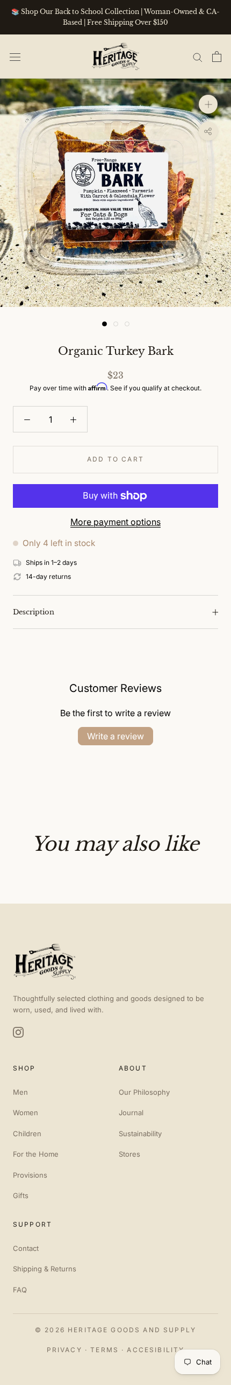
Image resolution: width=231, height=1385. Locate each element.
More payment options (115, 521)
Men (20, 1092)
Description (33, 612)
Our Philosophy (144, 1092)
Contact (26, 1248)
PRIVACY (64, 1350)
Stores (129, 1154)
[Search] (198, 56)
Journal (131, 1112)
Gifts (20, 1195)
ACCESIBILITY (155, 1350)
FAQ (20, 1289)
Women (25, 1112)
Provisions (30, 1175)
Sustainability (140, 1133)
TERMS (104, 1350)
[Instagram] (18, 1032)
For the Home (36, 1154)
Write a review (115, 736)
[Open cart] (216, 56)
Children (27, 1133)
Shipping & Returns (44, 1268)
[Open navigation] (15, 56)
